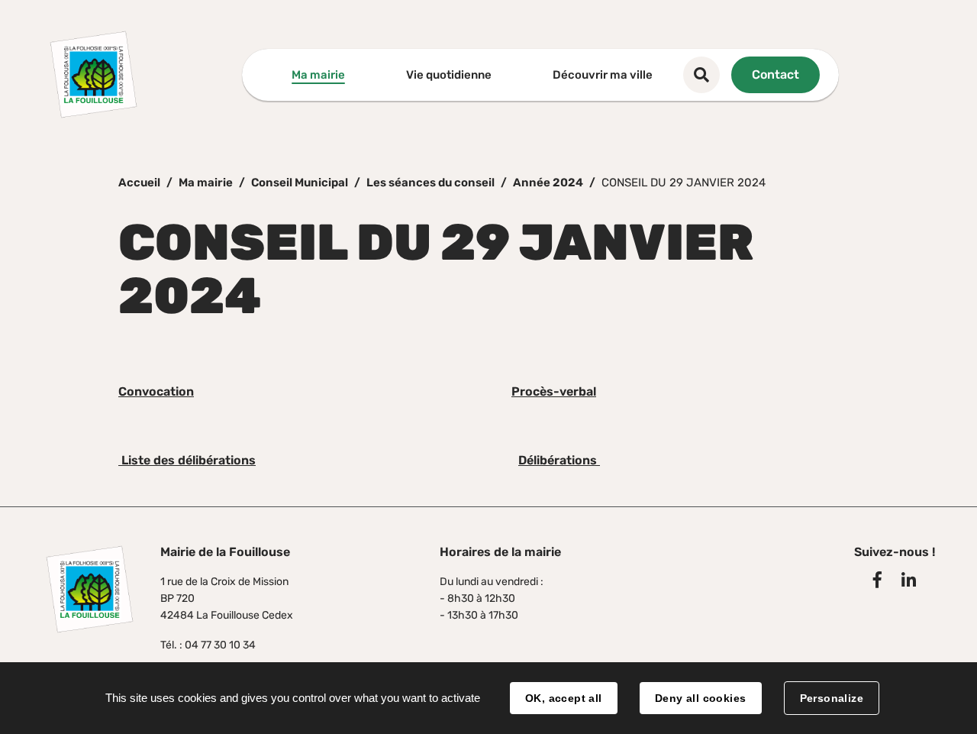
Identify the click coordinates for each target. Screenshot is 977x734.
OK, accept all (563, 698)
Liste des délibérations (187, 460)
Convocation (156, 391)
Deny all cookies (700, 698)
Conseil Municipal (299, 182)
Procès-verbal (553, 391)
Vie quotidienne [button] (449, 75)
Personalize (832, 698)
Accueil (139, 182)
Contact (775, 74)
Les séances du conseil (430, 182)
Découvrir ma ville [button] (603, 75)
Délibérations (559, 460)
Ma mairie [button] (318, 75)
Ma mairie (206, 182)
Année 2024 (548, 182)
